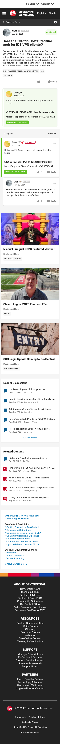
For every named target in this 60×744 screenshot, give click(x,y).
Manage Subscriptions (30, 654)
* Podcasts (10, 552)
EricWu (26, 461)
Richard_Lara (30, 481)
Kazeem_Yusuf (31, 402)
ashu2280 (28, 392)
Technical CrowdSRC (30, 598)
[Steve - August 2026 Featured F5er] (30, 284)
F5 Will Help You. (22, 515)
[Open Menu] (55, 22)
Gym (14, 31)
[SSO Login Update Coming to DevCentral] (30, 339)
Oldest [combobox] (51, 133)
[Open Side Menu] (4, 13)
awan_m (28, 432)
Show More (32, 438)
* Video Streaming (14, 558)
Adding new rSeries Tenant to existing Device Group (29, 409)
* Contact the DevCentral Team (21, 541)
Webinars (30, 635)
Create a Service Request (30, 660)
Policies (32, 717)
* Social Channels (14, 555)
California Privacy (30, 722)
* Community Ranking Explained (22, 535)
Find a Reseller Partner (30, 679)
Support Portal (30, 666)
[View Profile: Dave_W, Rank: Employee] (7, 144)
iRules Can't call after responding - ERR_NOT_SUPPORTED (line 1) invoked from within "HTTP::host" (32, 458)
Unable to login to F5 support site (27, 389)
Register (41, 13)
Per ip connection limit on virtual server (29, 428)
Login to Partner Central (30, 688)
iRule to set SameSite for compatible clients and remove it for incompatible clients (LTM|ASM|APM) (32, 487)
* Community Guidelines (18, 530)
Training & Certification (30, 641)
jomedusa (28, 412)
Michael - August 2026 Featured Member (29, 249)
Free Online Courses (30, 638)
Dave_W (18, 92)
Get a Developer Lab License (30, 607)
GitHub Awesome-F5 (16, 563)
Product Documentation (30, 623)
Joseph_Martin (30, 471)
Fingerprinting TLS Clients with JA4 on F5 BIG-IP (31, 467)
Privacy (41, 717)
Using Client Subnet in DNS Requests (29, 497)
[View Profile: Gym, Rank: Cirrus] (7, 32)
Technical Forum (13, 22)
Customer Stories (30, 632)
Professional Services (30, 657)
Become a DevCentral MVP (30, 610)
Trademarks (20, 717)
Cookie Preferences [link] (30, 732)
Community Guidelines (30, 601)
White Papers (30, 626)
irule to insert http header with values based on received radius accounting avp (32, 399)
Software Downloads (30, 663)
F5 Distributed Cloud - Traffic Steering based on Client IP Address (29, 477)
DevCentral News (11, 254)
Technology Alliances (30, 682)
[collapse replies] (30, 139)
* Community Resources (17, 538)
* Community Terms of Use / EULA (23, 532)
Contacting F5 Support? (18, 518)
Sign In (52, 13)
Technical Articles (30, 595)
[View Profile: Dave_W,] (9, 94)
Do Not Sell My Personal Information (30, 727)
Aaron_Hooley (30, 491)
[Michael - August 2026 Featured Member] (30, 229)
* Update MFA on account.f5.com (22, 544)
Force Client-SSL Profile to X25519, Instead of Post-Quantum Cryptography (32, 419)
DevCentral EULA (30, 604)
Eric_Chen (27, 500)
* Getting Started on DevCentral (22, 527)
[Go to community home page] (22, 13)
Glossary (30, 629)
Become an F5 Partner (30, 685)
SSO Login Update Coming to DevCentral (29, 359)
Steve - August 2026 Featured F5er (25, 304)
